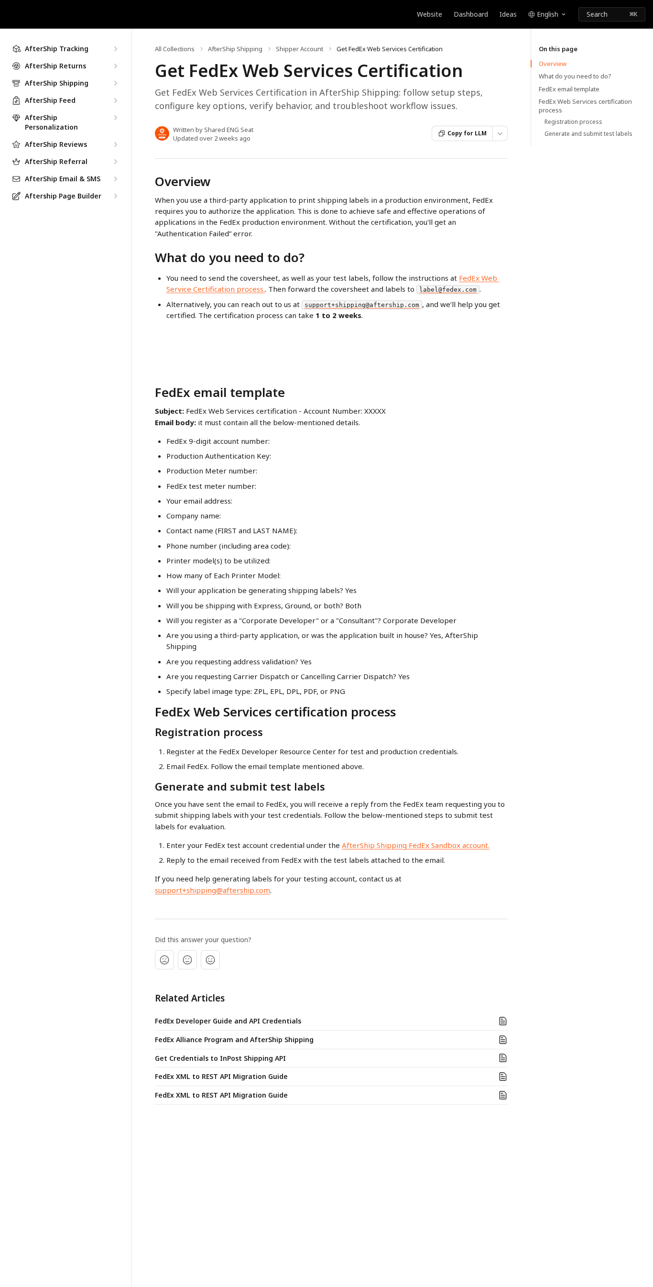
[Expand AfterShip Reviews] (115, 144)
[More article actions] (500, 133)
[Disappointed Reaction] (164, 959)
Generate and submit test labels (588, 134)
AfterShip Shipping (235, 48)
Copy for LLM (467, 133)
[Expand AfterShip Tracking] (115, 48)
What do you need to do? (575, 76)
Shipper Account (299, 48)
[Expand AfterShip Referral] (115, 161)
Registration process (573, 122)
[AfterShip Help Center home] (9, 14)
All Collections (175, 48)
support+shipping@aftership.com (212, 890)
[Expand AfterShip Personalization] (115, 117)
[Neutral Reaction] (187, 959)
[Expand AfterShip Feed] (115, 100)
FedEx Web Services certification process (585, 105)
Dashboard (471, 14)
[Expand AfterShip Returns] (115, 66)
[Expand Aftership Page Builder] (115, 196)
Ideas (508, 14)
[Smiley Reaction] (210, 959)
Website (429, 14)
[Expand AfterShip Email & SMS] (115, 179)
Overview (552, 63)
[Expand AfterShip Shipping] (115, 83)
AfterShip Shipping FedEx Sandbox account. (416, 845)
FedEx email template (569, 89)
